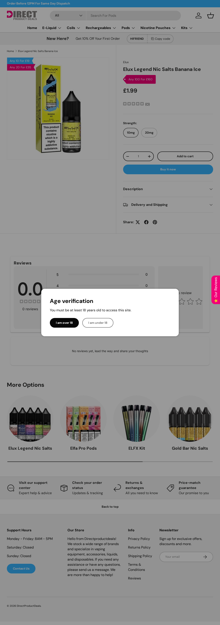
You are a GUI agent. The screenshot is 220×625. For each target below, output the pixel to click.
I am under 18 (97, 323)
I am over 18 (64, 323)
